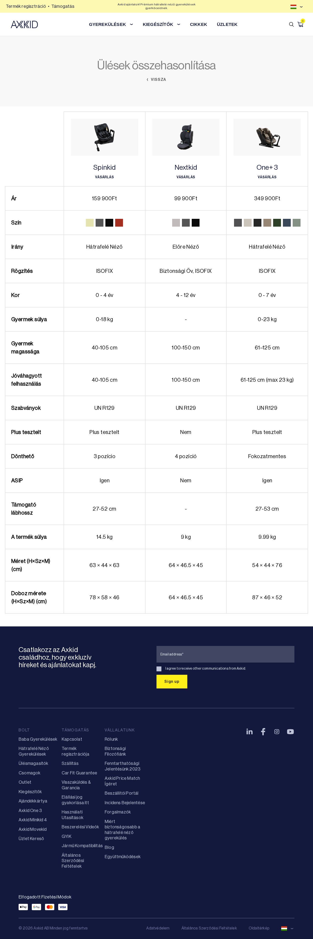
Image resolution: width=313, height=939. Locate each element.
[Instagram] (277, 732)
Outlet (25, 782)
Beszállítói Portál (122, 793)
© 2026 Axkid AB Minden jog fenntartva (53, 928)
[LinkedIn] (249, 732)
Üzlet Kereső (31, 838)
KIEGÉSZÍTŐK (158, 24)
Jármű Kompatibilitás (82, 845)
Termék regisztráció (26, 6)
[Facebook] (263, 732)
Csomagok (30, 772)
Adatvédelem (157, 928)
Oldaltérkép (259, 928)
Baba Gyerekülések (38, 739)
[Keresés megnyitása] (291, 24)
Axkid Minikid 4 (33, 819)
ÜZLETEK (227, 24)
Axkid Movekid (33, 829)
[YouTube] (290, 732)
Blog (109, 847)
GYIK (66, 836)
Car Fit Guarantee (79, 772)
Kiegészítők (30, 791)
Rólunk (111, 739)
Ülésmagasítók (33, 763)
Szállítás (70, 763)
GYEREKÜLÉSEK (107, 24)
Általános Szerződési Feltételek (73, 861)
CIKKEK (198, 24)
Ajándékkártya (33, 801)
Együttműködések (123, 856)
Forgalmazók (118, 812)
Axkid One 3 (30, 810)
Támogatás (62, 6)
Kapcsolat (72, 739)
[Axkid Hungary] (24, 24)
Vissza (158, 79)
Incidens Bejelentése (125, 802)
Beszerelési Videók (80, 826)
